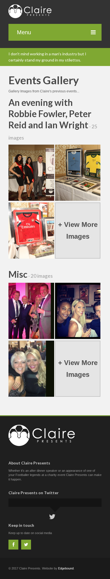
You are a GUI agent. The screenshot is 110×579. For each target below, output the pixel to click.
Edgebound (66, 568)
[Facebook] (13, 545)
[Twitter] (26, 545)
